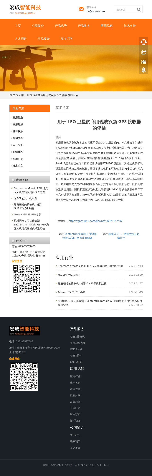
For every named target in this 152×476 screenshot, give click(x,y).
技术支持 (130, 25)
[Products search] (140, 9)
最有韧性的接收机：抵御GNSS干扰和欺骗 (82, 283)
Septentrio (57, 465)
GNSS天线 (76, 349)
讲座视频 (18, 131)
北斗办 (69, 465)
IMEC (106, 465)
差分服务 (18, 145)
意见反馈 (44, 38)
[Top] (143, 71)
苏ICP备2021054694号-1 (88, 465)
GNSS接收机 (77, 336)
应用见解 (107, 25)
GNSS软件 (76, 355)
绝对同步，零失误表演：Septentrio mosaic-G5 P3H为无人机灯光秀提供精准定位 (31, 224)
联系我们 (75, 441)
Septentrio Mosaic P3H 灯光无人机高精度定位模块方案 (90, 266)
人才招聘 (21, 38)
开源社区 (18, 152)
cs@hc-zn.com (96, 11)
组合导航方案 (78, 343)
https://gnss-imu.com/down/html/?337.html (96, 221)
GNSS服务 (76, 362)
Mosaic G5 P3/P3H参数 (71, 292)
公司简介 (38, 25)
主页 (18, 25)
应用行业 (18, 117)
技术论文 (18, 165)
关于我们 (75, 435)
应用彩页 (18, 158)
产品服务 (84, 25)
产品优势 (61, 25)
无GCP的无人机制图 (69, 274)
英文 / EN (66, 38)
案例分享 (18, 138)
